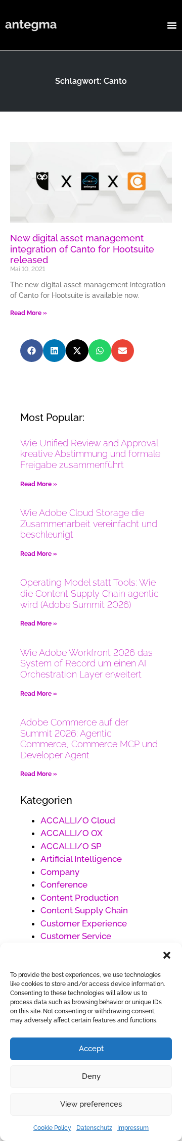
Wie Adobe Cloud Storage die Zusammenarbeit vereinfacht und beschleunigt (88, 523)
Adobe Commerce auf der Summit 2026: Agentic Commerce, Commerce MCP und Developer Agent (89, 738)
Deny (91, 1076)
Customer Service (75, 936)
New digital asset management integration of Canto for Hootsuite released (82, 249)
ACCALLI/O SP (71, 846)
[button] (167, 955)
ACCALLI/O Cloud (77, 820)
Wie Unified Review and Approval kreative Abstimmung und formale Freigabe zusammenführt (90, 454)
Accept (91, 1048)
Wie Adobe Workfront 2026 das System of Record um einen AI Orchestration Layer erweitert (86, 663)
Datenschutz (94, 1127)
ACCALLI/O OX (71, 833)
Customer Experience (83, 923)
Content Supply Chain (84, 910)
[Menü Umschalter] (172, 25)
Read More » (28, 313)
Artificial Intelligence (81, 859)
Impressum (133, 1127)
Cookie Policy (52, 1127)
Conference (63, 884)
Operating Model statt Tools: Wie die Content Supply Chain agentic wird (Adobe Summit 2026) (89, 593)
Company (59, 872)
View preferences (91, 1104)
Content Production (79, 898)
